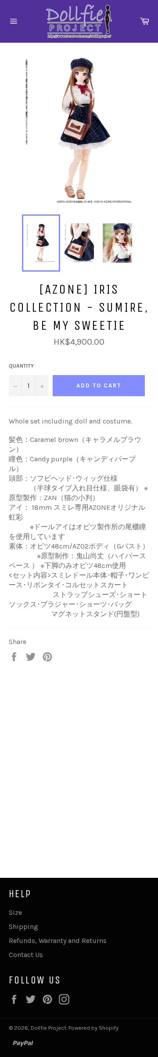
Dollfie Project (48, 1027)
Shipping (23, 926)
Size (15, 912)
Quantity (21, 366)
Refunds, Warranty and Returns (58, 940)
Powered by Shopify (93, 1027)
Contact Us (26, 954)
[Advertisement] (79, 760)
